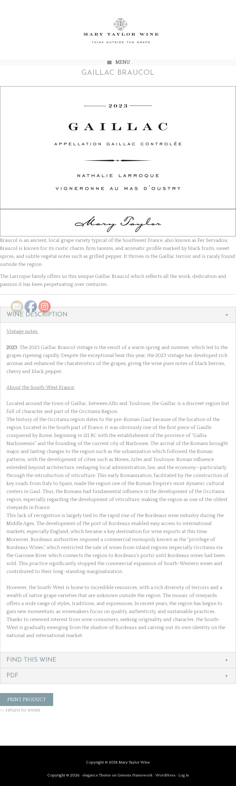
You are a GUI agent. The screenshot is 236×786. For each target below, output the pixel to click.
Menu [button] (123, 62)
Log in (183, 775)
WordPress (165, 775)
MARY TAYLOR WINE (118, 33)
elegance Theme (96, 775)
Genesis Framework (135, 775)
